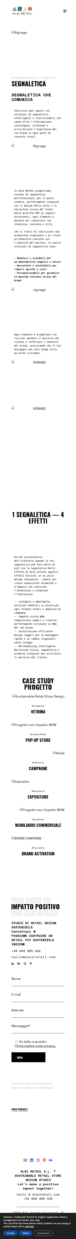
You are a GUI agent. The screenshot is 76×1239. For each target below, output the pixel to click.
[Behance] (51, 1160)
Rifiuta (26, 1233)
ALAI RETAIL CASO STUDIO (25, 1083)
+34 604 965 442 (26, 951)
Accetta (10, 1233)
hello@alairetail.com (26, 77)
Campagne (38, 768)
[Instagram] (38, 1160)
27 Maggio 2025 (48, 77)
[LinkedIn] (32, 1160)
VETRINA (38, 711)
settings (29, 1226)
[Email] (25, 1160)
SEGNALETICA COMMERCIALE (38, 1087)
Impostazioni (43, 1233)
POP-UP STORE (38, 740)
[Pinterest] (44, 1160)
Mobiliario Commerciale (38, 825)
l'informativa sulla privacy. (35, 1046)
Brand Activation (38, 853)
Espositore (38, 796)
